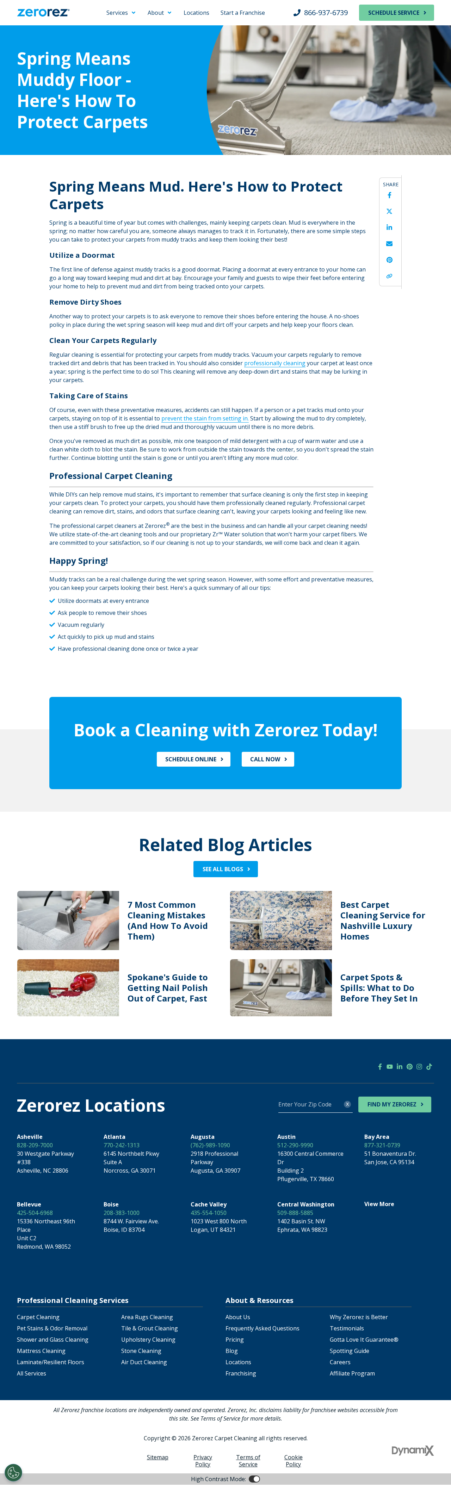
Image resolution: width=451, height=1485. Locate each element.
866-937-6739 (326, 12)
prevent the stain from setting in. (205, 418)
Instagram (419, 1067)
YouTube (390, 1067)
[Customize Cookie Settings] (13, 1472)
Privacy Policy (202, 1461)
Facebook (389, 195)
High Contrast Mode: (33, 27)
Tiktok (429, 1067)
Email (389, 244)
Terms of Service (248, 1461)
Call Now (265, 759)
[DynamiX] (413, 1451)
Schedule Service (393, 13)
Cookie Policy (293, 1461)
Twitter (389, 211)
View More (379, 1204)
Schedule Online (190, 759)
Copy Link (389, 276)
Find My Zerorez (391, 1104)
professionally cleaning (274, 363)
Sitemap (157, 1457)
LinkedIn (389, 227)
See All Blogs (223, 869)
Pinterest (389, 260)
